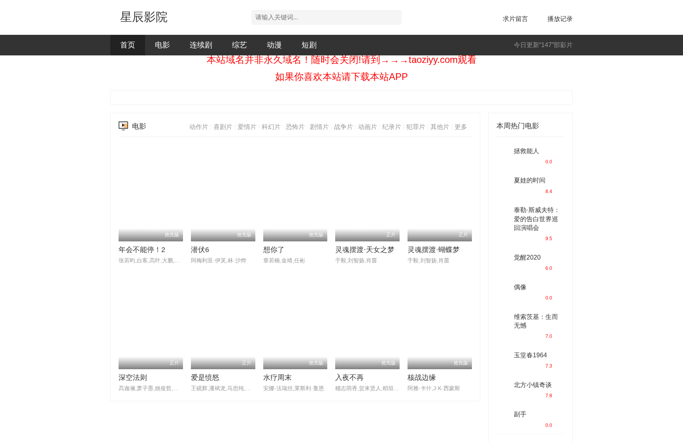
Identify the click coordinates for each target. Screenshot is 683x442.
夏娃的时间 (529, 180)
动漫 (274, 45)
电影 (162, 45)
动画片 (367, 126)
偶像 (520, 287)
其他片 (439, 126)
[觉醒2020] (503, 261)
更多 (461, 126)
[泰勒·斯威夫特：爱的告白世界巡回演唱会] (503, 214)
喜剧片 (222, 126)
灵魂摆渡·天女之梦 (364, 250)
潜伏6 (200, 250)
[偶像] (503, 291)
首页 (127, 45)
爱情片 (247, 126)
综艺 (239, 45)
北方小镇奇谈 (533, 384)
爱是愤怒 (205, 377)
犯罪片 (415, 126)
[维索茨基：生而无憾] (503, 320)
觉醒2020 (527, 257)
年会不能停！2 (142, 250)
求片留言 (515, 18)
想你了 (274, 250)
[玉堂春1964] (503, 359)
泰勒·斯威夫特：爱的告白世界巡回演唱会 (537, 219)
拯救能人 (526, 151)
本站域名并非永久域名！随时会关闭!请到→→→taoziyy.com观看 (342, 59)
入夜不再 (349, 377)
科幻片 (271, 126)
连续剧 (201, 45)
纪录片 (391, 126)
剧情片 (319, 126)
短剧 (309, 45)
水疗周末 (277, 377)
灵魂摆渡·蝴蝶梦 (434, 250)
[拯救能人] (503, 155)
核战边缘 (422, 377)
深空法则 (133, 377)
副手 (520, 414)
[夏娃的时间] (503, 184)
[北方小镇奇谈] (503, 388)
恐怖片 (295, 126)
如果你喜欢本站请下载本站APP (341, 76)
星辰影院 (144, 16)
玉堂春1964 (530, 355)
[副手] (503, 418)
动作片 (198, 126)
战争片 (343, 126)
